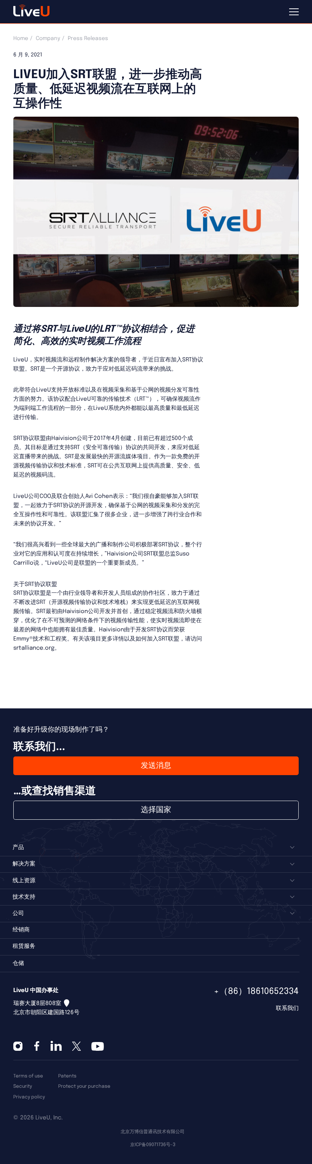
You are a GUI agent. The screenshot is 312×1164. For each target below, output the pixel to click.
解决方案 (24, 864)
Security (22, 1086)
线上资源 (24, 881)
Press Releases (88, 38)
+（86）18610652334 (256, 991)
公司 (18, 913)
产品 (18, 848)
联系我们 (287, 1008)
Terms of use (28, 1076)
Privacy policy (29, 1097)
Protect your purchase (84, 1086)
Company (48, 38)
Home (20, 38)
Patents (67, 1076)
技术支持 (24, 897)
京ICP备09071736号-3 (152, 1144)
